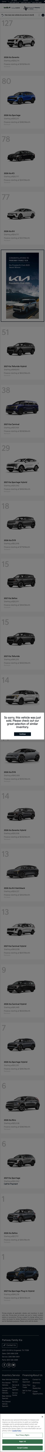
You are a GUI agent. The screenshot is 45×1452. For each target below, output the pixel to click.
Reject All (22, 1441)
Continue (22, 734)
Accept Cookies (22, 1448)
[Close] (42, 1416)
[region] (22, 1433)
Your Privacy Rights (22, 1435)
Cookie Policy (16, 1431)
